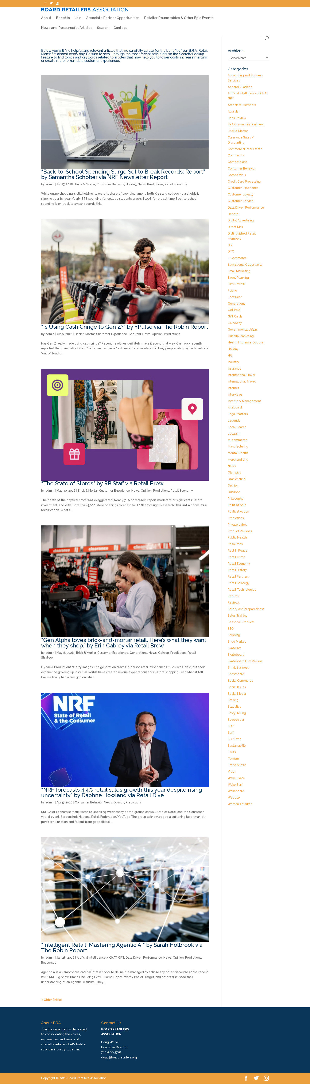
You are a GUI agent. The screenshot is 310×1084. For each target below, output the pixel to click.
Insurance (234, 368)
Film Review (236, 284)
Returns (233, 596)
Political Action (238, 511)
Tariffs (232, 752)
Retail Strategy (238, 583)
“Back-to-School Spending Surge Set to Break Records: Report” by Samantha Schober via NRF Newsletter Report (123, 174)
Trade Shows (237, 765)
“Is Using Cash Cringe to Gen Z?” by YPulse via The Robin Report (124, 327)
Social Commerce (240, 680)
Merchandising (238, 459)
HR (230, 355)
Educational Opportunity (245, 264)
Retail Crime (236, 557)
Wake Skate (236, 778)
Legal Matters (238, 414)
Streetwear (236, 719)
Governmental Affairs (243, 329)
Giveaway (235, 323)
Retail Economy (176, 184)
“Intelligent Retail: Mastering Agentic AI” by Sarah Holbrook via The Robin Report (121, 948)
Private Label (237, 524)
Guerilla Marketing (241, 336)
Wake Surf (235, 784)
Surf (231, 732)
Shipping (234, 635)
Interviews (235, 394)
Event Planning (238, 277)
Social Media (237, 693)
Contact (120, 28)
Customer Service (240, 201)
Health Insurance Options (246, 342)
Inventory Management (244, 401)
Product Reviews (240, 531)
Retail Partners (238, 576)
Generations (138, 652)
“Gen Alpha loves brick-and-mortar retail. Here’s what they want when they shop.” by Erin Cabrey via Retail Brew (123, 643)
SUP (231, 726)
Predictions (155, 184)
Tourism (233, 758)
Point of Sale (237, 505)
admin (50, 184)
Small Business (238, 667)
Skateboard (236, 654)
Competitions (237, 162)
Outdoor (234, 492)
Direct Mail (235, 227)
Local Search (237, 427)
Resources (48, 962)
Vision (232, 771)
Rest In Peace (237, 550)
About (46, 17)
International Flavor (241, 375)
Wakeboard (236, 791)
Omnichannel (237, 479)
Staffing (233, 700)
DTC (231, 251)
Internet (233, 388)
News (142, 184)
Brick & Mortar (85, 184)
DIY (230, 245)
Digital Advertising (241, 220)
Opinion (157, 334)
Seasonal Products (241, 622)
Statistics (234, 706)
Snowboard (236, 674)
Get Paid (134, 334)
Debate (233, 214)
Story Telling (237, 713)
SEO (231, 628)
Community (236, 155)
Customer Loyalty (240, 194)
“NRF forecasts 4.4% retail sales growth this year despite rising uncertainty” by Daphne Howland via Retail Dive (121, 792)
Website (234, 797)
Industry (233, 362)
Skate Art (234, 648)
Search (103, 28)
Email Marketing (239, 271)
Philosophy (235, 498)
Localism (234, 433)
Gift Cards (235, 316)
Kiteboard (235, 407)
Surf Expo (234, 739)
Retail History (237, 570)
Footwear (235, 297)
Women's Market (240, 804)
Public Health (237, 537)
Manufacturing (238, 446)
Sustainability (237, 745)
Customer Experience (111, 334)
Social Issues (237, 687)
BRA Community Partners (246, 124)
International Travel (242, 381)
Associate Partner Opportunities (112, 18)
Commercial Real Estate (245, 149)
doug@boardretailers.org (119, 1057)
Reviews (234, 602)
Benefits (63, 17)
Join (78, 18)
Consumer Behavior (110, 184)
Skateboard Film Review (245, 661)
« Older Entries (51, 999)
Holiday (131, 184)
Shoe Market (237, 641)
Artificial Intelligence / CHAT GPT (100, 957)
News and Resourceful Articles (66, 28)
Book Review (237, 118)
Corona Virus (237, 175)
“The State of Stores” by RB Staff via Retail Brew (102, 483)
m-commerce (237, 440)
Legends (234, 420)
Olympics (234, 472)
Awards (233, 111)
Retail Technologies (242, 589)
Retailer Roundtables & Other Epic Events (178, 17)
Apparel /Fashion (240, 87)
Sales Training (238, 615)
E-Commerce (237, 258)
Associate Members (242, 105)
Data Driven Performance (144, 957)
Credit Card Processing (244, 181)
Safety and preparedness (246, 609)
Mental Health (238, 453)
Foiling (232, 290)
